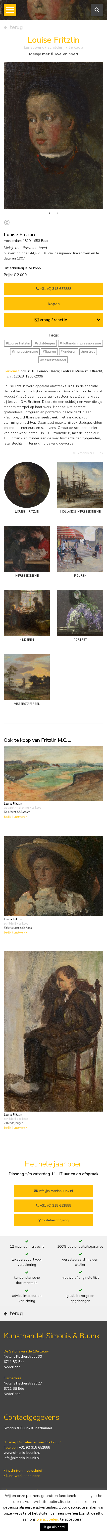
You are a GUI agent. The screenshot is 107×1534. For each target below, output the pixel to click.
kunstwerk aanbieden (22, 1475)
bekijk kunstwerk (15, 817)
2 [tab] (57, 213)
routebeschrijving (55, 1220)
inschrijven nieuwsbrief (23, 1470)
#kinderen (68, 351)
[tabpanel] (53, 135)
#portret (88, 351)
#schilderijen (45, 343)
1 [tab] (49, 213)
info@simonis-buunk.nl (22, 1458)
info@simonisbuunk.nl (55, 1191)
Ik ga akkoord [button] (54, 1527)
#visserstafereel (53, 360)
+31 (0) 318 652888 (55, 288)
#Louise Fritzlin (18, 343)
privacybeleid (48, 1519)
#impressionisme (25, 351)
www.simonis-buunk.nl (22, 1452)
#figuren (49, 351)
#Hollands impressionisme (80, 343)
